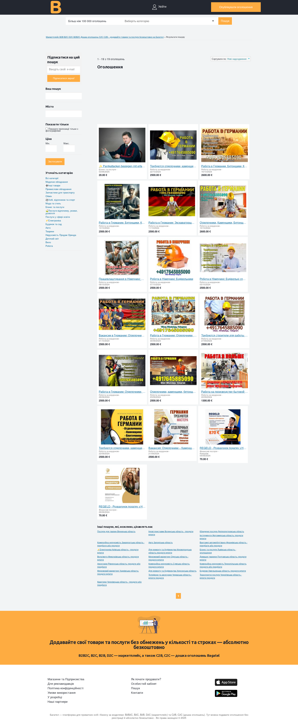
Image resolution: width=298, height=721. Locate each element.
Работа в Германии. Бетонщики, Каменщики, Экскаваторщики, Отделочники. (122, 222)
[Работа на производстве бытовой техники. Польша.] (224, 370)
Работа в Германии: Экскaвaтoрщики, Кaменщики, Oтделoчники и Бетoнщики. (171, 222)
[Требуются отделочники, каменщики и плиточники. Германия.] (122, 427)
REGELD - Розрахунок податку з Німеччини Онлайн (223, 448)
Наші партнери (58, 701)
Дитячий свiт (52, 238)
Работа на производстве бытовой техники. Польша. (224, 391)
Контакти (137, 692)
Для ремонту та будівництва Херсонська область (172, 570)
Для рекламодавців (61, 683)
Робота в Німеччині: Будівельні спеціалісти (223, 278)
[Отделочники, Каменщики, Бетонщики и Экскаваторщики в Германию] (223, 201)
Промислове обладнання (58, 189)
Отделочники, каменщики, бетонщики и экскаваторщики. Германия (173, 391)
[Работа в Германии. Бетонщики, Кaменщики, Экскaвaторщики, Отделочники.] (224, 145)
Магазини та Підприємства (66, 679)
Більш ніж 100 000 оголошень (87, 21)
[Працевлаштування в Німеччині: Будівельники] (122, 257)
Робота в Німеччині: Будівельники (171, 278)
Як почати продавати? (146, 679)
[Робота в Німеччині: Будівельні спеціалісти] (223, 257)
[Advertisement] (160, 97)
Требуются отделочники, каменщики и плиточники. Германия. (122, 448)
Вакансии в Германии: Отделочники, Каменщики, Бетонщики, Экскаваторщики (122, 335)
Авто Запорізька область (160, 542)
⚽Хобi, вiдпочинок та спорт (60, 199)
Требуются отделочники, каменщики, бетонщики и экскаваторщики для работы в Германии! (173, 166)
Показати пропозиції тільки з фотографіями (62, 129)
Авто (48, 227)
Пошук (225, 21)
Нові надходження (236, 58)
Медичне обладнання (57, 181)
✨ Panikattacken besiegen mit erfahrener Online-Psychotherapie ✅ (122, 166)
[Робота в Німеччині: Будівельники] (173, 257)
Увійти (162, 6)
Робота (49, 245)
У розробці (55, 697)
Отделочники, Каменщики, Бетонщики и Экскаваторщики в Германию (223, 222)
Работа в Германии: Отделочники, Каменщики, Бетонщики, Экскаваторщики (122, 391)
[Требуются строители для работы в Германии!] (224, 314)
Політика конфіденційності (65, 688)
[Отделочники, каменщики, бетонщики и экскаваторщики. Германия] (173, 370)
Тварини (50, 231)
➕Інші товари (53, 185)
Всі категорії (52, 178)
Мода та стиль (53, 203)
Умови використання (62, 692)
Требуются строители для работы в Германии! (224, 335)
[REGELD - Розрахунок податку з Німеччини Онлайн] (223, 427)
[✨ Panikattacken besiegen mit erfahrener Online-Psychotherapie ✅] (122, 145)
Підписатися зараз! (63, 78)
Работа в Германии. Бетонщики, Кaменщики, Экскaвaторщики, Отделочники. (224, 166)
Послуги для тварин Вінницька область (116, 531)
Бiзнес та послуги (55, 207)
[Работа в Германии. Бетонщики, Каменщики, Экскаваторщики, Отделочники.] (122, 201)
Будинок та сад (54, 224)
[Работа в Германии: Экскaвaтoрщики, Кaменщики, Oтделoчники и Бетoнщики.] (171, 201)
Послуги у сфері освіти (58, 216)
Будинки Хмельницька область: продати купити (223, 570)
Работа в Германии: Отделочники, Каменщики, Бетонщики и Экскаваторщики (173, 335)
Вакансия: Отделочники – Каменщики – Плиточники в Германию (171, 448)
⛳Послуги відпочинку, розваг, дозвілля (62, 212)
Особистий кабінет (144, 683)
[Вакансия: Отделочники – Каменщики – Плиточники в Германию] (171, 427)
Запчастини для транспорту (60, 192)
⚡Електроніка (53, 220)
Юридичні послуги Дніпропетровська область (222, 531)
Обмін (49, 196)
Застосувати (55, 161)
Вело (48, 242)
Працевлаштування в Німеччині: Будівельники (122, 278)
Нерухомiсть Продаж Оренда (61, 235)
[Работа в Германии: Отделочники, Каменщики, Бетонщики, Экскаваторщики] (122, 370)
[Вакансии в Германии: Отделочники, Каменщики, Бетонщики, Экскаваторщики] (122, 314)
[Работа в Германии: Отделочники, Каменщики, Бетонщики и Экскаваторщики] (173, 314)
